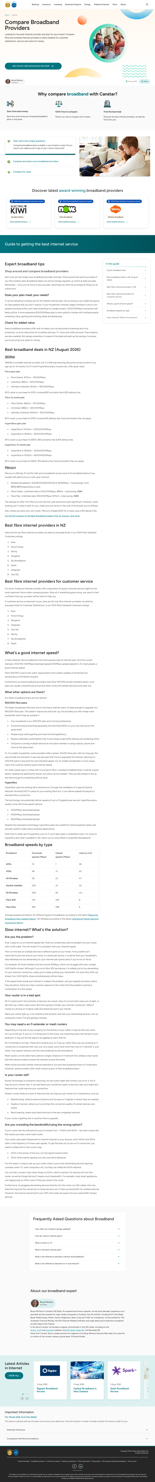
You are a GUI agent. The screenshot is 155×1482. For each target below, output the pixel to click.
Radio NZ (80, 1330)
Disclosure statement (69, 1461)
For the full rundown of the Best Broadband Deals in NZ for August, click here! (42, 516)
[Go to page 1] (22, 1394)
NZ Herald (70, 1330)
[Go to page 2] (24, 1394)
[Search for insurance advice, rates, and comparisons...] (147, 4)
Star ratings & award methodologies (114, 1461)
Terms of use (132, 1461)
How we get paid (83, 1461)
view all (14, 1375)
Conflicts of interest (53, 1461)
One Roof (50, 1330)
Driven (33, 1330)
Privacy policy (95, 1461)
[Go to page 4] (28, 1394)
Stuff (39, 1330)
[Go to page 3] (26, 1394)
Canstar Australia (23, 1461)
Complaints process (37, 1461)
